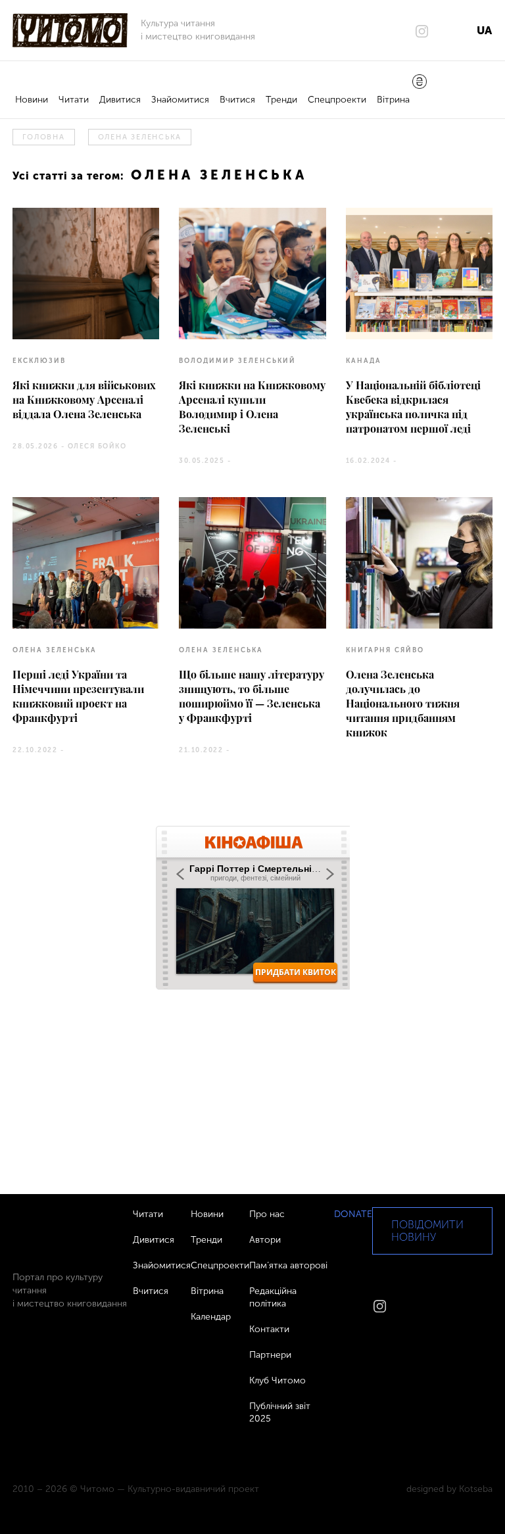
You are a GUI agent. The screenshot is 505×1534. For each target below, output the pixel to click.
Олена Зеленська (140, 137)
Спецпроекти (337, 99)
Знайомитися (180, 99)
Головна (43, 137)
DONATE (353, 1214)
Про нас (267, 1214)
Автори (265, 1239)
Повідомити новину (427, 1230)
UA (484, 30)
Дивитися (120, 99)
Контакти (269, 1329)
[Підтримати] (419, 82)
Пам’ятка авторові (288, 1265)
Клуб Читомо (277, 1380)
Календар (211, 1316)
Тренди (281, 99)
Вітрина (393, 99)
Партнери (270, 1354)
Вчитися (237, 99)
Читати (74, 99)
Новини (31, 99)
